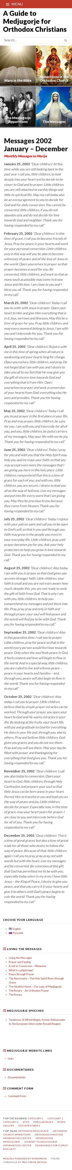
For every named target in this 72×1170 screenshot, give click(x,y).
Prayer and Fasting (20, 962)
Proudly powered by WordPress (25, 1158)
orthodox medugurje (33, 1131)
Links (11, 1058)
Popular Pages (43, 1122)
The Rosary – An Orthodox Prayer (29, 990)
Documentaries (17, 1077)
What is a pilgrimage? (21, 970)
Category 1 (55, 1118)
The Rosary (15, 994)
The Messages (54, 121)
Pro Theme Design (34, 1162)
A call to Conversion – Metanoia (27, 966)
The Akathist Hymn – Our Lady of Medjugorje (35, 986)
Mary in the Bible (17, 80)
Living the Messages (20, 957)
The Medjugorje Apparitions (18, 120)
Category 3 (35, 1118)
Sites (26, 1122)
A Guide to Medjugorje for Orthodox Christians (35, 21)
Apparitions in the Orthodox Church (54, 79)
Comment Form (17, 1096)
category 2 (11, 1122)
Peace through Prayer (21, 974)
